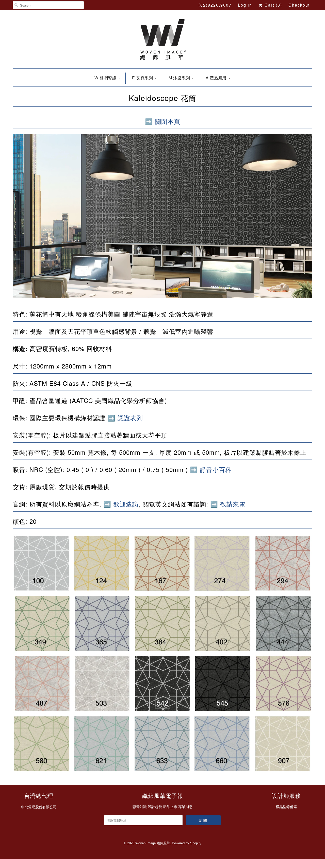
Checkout (299, 5)
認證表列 (130, 417)
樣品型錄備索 (286, 807)
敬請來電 (233, 503)
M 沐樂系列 (179, 78)
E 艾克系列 (142, 78)
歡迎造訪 (126, 503)
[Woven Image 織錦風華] (162, 40)
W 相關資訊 (105, 78)
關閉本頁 (167, 121)
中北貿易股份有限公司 (39, 807)
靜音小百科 (216, 469)
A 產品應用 (216, 78)
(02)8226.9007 (215, 5)
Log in (245, 5)
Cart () (272, 5)
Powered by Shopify (186, 843)
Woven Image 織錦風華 (152, 843)
